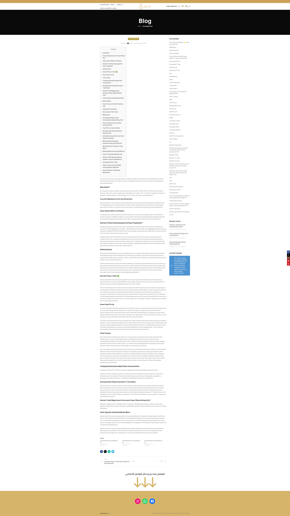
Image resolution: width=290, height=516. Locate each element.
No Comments (182, 229)
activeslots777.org (174, 64)
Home (139, 26)
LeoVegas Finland (174, 121)
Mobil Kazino (106, 115)
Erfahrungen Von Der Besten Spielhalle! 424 (177, 92)
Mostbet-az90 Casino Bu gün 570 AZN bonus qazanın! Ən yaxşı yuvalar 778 (179, 165)
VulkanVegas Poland (175, 201)
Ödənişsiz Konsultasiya (110, 109)
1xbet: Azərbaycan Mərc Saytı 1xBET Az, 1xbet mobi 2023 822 (178, 57)
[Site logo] (145, 6)
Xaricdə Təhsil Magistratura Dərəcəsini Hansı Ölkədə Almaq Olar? (112, 93)
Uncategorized (147, 26)
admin (131, 43)
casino (171, 79)
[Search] (179, 6)
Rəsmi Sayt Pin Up (108, 75)
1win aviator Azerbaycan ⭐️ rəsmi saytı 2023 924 (179, 43)
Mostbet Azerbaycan (175, 145)
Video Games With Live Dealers (112, 61)
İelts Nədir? (106, 53)
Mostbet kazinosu (174, 161)
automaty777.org (174, 70)
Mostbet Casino (174, 155)
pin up (151, 229)
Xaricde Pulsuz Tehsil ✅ (110, 72)
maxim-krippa (173, 139)
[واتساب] (145, 501)
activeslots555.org (174, 61)
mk (170, 142)
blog (170, 73)
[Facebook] (152, 501)
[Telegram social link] (112, 451)
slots (170, 180)
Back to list (133, 461)
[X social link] (105, 451)
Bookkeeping (173, 76)
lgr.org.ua (172, 133)
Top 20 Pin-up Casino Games (111, 128)
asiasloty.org (173, 67)
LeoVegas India (174, 124)
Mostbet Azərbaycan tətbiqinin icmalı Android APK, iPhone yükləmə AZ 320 (178, 150)
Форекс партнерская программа (179, 212)
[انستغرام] (137, 501)
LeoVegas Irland (174, 127)
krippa (171, 118)
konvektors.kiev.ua (174, 114)
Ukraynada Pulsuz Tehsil (110, 162)
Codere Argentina (174, 82)
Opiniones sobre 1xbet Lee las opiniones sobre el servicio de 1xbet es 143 (178, 172)
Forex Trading (173, 96)
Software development (176, 186)
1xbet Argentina (174, 50)
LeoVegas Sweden (175, 130)
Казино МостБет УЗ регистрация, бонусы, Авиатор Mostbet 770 (179, 204)
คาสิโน (171, 215)
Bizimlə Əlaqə (107, 101)
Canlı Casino (106, 77)
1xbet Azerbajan (174, 53)
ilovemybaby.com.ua (175, 105)
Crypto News (173, 88)
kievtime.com (173, 111)
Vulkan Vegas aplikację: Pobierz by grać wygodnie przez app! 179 (179, 196)
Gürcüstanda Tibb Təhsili (110, 112)
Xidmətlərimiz (107, 69)
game (171, 99)
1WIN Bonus (172, 47)
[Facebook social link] (101, 451)
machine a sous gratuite (176, 136)
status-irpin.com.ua (175, 189)
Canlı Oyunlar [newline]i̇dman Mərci (113, 98)
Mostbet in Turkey (174, 158)
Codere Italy (173, 85)
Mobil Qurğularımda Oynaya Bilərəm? (114, 151)
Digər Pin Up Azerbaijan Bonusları (113, 154)
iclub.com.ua (173, 102)
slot (170, 177)
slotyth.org (172, 183)
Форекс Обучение (174, 208)
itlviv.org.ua (172, 108)
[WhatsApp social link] (109, 451)
